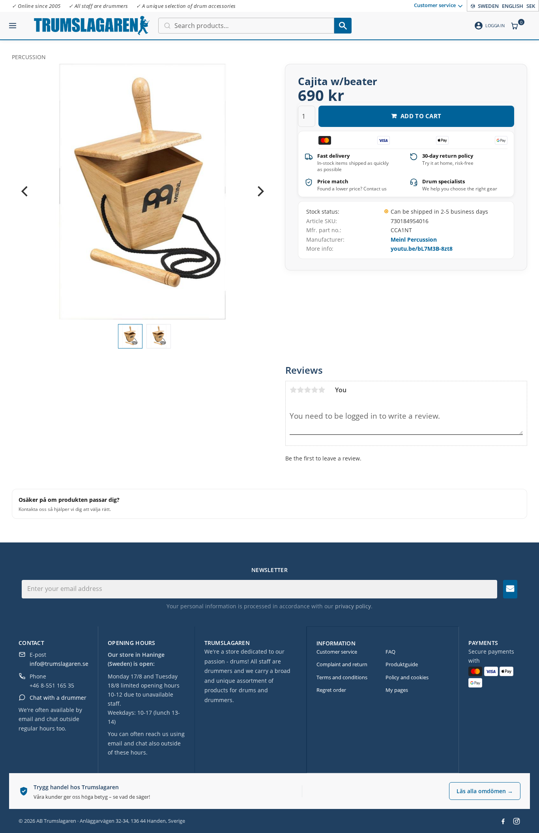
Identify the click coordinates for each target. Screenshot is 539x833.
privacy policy (353, 606)
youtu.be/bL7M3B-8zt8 (422, 248)
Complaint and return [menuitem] (341, 664)
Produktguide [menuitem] (402, 664)
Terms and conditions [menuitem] (341, 677)
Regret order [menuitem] (331, 689)
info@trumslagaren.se (59, 663)
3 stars (307, 389)
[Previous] (25, 191)
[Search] (343, 26)
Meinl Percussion (414, 239)
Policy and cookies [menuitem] (407, 677)
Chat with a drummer (58, 697)
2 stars (300, 389)
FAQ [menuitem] (390, 651)
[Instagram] (516, 821)
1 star (293, 389)
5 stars (321, 389)
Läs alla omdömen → (485, 791)
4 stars (314, 389)
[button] (12, 22)
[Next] (259, 191)
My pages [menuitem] (397, 689)
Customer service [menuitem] (435, 5)
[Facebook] (503, 821)
